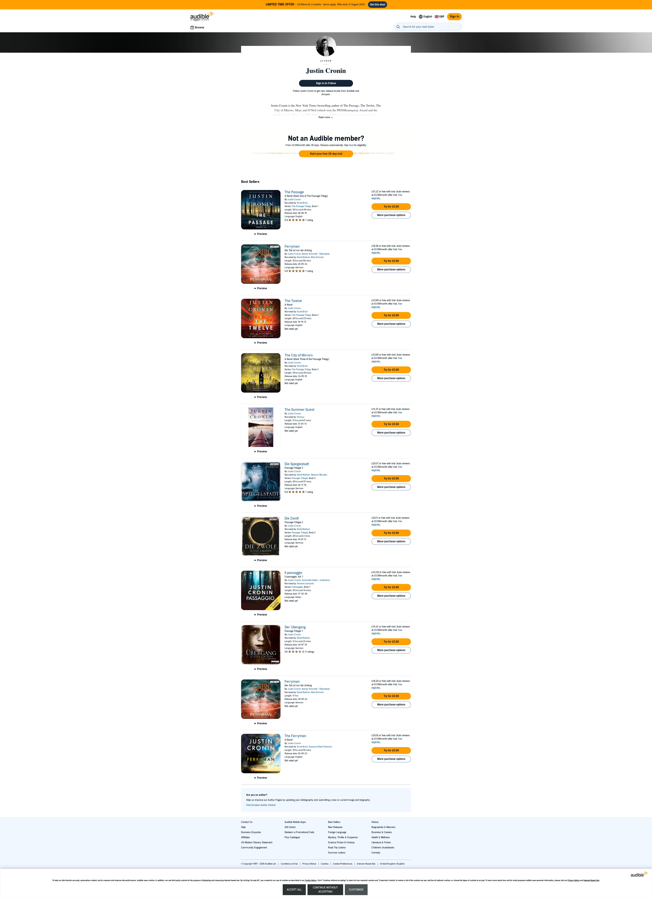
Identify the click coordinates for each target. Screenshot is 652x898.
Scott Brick (302, 203)
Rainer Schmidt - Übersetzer (316, 254)
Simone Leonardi (305, 583)
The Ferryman (295, 736)
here (351, 145)
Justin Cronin (294, 199)
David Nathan (303, 257)
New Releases (335, 827)
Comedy (376, 852)
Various (300, 417)
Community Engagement (254, 847)
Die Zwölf (292, 518)
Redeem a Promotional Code (299, 832)
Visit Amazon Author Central (260, 805)
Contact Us (246, 822)
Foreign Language (337, 832)
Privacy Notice (573, 880)
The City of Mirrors (299, 355)
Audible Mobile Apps (295, 822)
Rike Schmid (317, 257)
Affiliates (245, 837)
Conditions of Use (289, 863)
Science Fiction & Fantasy (341, 842)
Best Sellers (334, 822)
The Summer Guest (299, 410)
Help (243, 827)
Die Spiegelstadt (297, 464)
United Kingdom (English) (392, 863)
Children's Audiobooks (383, 847)
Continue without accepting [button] (325, 889)
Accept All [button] (294, 889)
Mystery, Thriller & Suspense (343, 837)
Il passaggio (293, 573)
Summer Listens (336, 852)
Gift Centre (290, 827)
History (375, 822)
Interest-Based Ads (591, 880)
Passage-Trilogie (300, 478)
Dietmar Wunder (319, 474)
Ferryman (292, 247)
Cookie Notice (310, 880)
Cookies (325, 863)
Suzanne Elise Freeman (320, 746)
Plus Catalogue (292, 837)
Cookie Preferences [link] (342, 863)
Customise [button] (356, 889)
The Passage (294, 192)
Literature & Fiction (381, 842)
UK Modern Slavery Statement (256, 842)
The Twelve (293, 301)
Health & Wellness (381, 837)
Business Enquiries (251, 832)
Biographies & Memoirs (383, 827)
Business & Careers (382, 832)
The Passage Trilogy (301, 206)
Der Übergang (295, 627)
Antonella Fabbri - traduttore (316, 580)
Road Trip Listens (337, 847)
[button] (326, 117)
